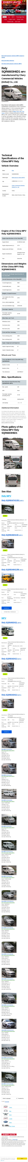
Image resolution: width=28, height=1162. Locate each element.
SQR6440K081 (7, 927)
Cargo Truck (12, 19)
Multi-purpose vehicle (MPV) (18, 177)
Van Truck (17, 21)
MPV (13, 17)
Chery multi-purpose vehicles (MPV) (8, 980)
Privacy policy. (15, 1139)
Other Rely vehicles (10, 611)
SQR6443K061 (7, 1004)
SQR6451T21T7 (8, 1030)
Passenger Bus (20, 17)
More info (2, 1160)
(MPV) (13, 500)
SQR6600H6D (7, 800)
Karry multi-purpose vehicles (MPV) (8, 902)
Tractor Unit (10, 21)
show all (6, 608)
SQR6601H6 (7, 826)
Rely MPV (6, 496)
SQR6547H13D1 (7, 1083)
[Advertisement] (14, 39)
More (5, 515)
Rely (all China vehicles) (8, 60)
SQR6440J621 (7, 1057)
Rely (13, 170)
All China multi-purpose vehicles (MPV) (12, 63)
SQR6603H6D (7, 876)
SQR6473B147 (7, 978)
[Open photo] (14, 93)
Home (4, 17)
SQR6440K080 (7, 953)
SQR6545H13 (7, 749)
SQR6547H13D (7, 851)
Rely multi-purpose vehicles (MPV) (8, 750)
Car (9, 17)
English (3, 9)
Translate (7, 1101)
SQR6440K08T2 (8, 901)
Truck (5, 19)
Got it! (22, 1158)
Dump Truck (20, 19)
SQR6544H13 (7, 775)
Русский (4, 12)
